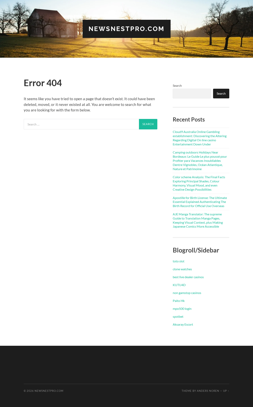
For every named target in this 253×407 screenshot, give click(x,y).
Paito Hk (179, 300)
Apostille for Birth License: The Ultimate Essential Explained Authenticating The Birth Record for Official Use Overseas (200, 202)
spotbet (178, 316)
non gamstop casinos (187, 293)
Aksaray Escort (183, 324)
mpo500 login (182, 308)
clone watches (182, 269)
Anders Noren (208, 390)
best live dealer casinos (188, 277)
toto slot (178, 261)
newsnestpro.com (127, 28)
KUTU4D (179, 285)
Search (177, 85)
